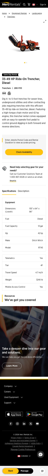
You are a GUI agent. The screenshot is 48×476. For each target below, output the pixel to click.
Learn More (11, 366)
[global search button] (24, 4)
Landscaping (37, 13)
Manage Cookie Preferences (23, 450)
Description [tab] (23, 191)
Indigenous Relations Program (17, 443)
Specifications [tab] (9, 191)
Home (4, 13)
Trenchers (11, 17)
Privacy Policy (16, 438)
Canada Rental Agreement (22, 446)
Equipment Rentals (19, 13)
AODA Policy (36, 443)
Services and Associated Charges (23, 441)
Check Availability (24, 152)
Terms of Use (29, 438)
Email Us (13, 181)
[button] (40, 454)
